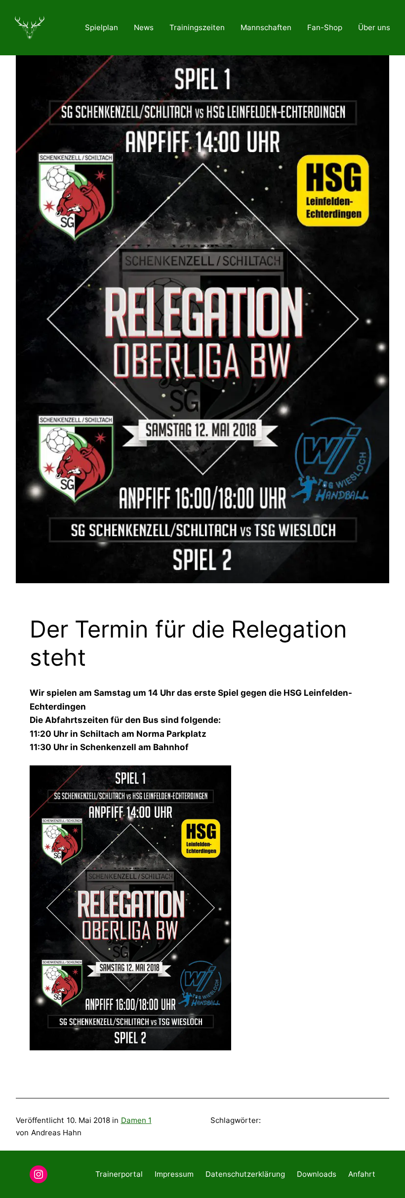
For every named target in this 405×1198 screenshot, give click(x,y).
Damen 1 (136, 1120)
